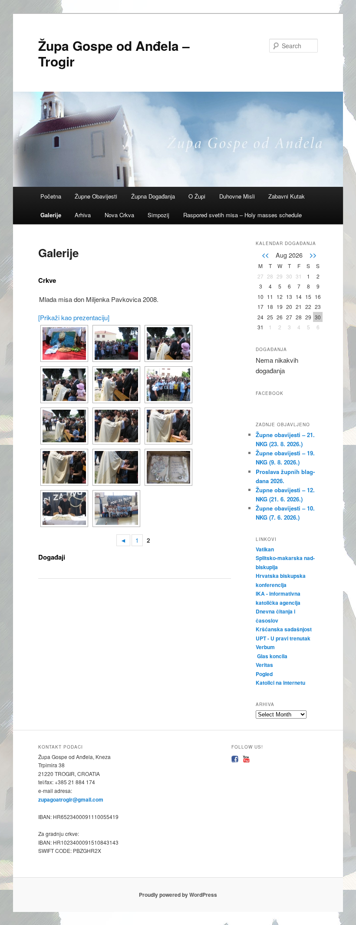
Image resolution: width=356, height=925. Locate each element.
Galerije (50, 215)
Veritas (264, 665)
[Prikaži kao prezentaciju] (73, 317)
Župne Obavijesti (96, 196)
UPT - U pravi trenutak (284, 638)
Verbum (265, 647)
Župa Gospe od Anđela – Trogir (114, 53)
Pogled (264, 674)
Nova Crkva (119, 215)
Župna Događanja (153, 196)
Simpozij (158, 215)
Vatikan (265, 549)
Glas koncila (272, 656)
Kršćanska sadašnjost (284, 629)
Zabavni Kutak (286, 196)
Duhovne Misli (237, 196)
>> (313, 254)
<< (265, 254)
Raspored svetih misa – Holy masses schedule (242, 215)
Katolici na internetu (281, 682)
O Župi (196, 196)
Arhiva (83, 215)
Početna (50, 196)
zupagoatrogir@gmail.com (70, 799)
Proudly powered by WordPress (178, 894)
